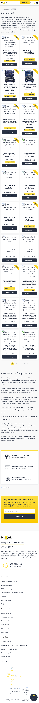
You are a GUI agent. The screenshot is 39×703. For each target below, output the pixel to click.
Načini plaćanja (6, 613)
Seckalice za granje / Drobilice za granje (14, 645)
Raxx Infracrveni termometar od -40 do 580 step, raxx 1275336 (29, 122)
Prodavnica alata (5, 9)
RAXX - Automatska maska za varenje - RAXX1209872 (9, 281)
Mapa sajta (4, 632)
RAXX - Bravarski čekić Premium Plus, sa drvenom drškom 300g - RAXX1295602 (10, 316)
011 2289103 (15, 566)
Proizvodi (24, 2)
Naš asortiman (5, 628)
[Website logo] (5, 2)
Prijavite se (19, 516)
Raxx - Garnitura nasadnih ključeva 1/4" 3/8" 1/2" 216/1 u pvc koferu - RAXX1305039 (10, 87)
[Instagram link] (5, 661)
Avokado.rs (18, 701)
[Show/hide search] (31, 3)
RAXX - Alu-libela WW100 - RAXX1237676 (29, 155)
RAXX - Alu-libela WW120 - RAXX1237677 (10, 187)
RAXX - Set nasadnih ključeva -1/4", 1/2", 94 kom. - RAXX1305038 (29, 87)
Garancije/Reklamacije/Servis (21, 479)
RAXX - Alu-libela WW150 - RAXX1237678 (29, 187)
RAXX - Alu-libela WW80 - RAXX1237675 (29, 251)
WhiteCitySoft (27, 701)
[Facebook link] (2, 661)
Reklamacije (5, 624)
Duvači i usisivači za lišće (9, 649)
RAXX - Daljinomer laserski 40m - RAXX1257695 (29, 52)
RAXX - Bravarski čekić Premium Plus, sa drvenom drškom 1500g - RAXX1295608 (29, 282)
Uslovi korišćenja (6, 585)
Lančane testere (6, 641)
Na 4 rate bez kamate (19, 468)
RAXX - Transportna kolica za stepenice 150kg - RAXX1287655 (10, 121)
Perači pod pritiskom (8, 653)
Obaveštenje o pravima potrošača (12, 592)
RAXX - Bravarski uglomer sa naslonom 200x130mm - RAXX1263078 (29, 347)
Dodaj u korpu (10, 64)
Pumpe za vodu (6, 656)
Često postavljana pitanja (9, 581)
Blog (2, 604)
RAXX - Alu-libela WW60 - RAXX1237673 (10, 251)
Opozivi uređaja (6, 600)
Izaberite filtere (34, 698)
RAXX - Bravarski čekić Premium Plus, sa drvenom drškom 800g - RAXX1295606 (10, 347)
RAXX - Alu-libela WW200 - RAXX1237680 (29, 219)
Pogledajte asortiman (19, 457)
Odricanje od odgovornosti (9, 589)
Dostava (3, 596)
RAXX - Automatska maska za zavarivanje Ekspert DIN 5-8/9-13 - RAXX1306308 (10, 53)
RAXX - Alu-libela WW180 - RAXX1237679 (10, 219)
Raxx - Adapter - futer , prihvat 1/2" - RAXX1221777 (9, 155)
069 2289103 (16, 564)
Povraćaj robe (5, 621)
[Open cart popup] (34, 3)
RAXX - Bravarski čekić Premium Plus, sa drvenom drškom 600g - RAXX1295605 (29, 316)
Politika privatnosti (7, 617)
